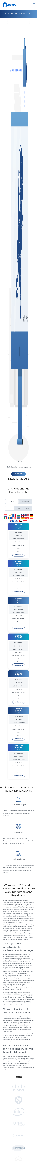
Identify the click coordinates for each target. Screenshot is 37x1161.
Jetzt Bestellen (18, 555)
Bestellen (18, 474)
